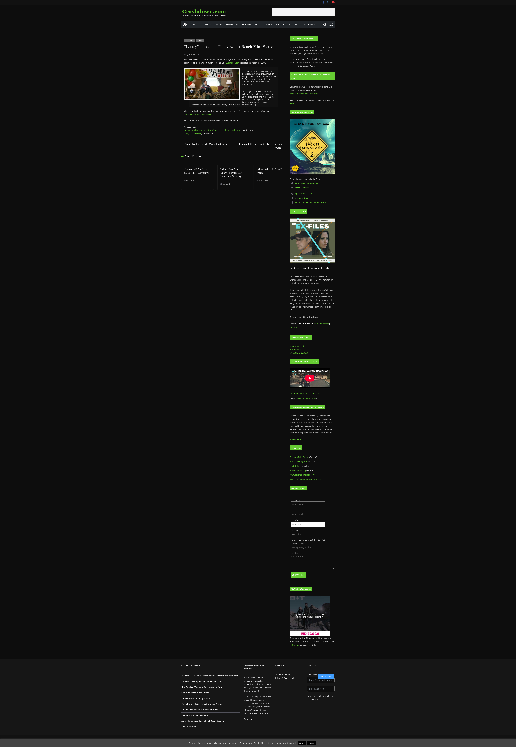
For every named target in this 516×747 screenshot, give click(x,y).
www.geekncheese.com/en (306, 183)
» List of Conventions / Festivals (304, 93)
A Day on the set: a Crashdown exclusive (199, 709)
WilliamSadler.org (298, 470)
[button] (196, 24)
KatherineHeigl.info (298, 461)
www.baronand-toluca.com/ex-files (305, 479)
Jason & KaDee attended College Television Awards (261, 145)
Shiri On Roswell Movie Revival (195, 692)
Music (258, 24)
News (192, 24)
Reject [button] (311, 743)
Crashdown (309, 24)
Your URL (294, 520)
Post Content (296, 553)
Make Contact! (296, 349)
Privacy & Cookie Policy (285, 678)
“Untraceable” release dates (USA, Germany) (196, 170)
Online (282, 674)
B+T (217, 24)
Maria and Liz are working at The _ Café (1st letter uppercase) (308, 541)
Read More (321, 743)
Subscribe (326, 676)
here (292, 103)
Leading (200, 40)
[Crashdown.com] (184, 24)
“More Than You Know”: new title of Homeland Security (231, 172)
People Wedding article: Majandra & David (206, 143)
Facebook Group (302, 198)
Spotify (293, 326)
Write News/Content (299, 353)
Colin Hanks (189, 40)
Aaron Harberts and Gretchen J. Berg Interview (202, 721)
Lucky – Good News (192, 133)
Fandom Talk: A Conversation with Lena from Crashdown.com (209, 675)
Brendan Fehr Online (299, 457)
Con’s (205, 24)
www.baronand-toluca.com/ (302, 475)
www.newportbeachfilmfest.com (198, 114)
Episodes (246, 24)
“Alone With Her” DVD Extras (269, 170)
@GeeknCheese (302, 187)
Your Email (295, 510)
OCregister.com (233, 63)
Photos (280, 24)
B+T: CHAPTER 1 (297, 393)
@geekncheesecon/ (303, 193)
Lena (201, 55)
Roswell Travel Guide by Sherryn (196, 698)
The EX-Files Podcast (307, 398)
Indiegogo (294, 645)
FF (289, 24)
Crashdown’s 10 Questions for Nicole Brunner (202, 704)
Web (297, 24)
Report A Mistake (297, 346)
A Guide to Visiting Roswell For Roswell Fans (201, 681)
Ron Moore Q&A (188, 726)
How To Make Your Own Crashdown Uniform (201, 687)
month (319, 699)
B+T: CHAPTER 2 (313, 393)
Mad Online (295, 466)
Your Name (295, 500)
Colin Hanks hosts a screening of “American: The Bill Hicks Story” (213, 130)
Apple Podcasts (321, 323)
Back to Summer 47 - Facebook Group (311, 202)
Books (269, 24)
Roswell (230, 24)
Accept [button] (302, 743)
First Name (312, 674)
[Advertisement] (303, 12)
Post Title (294, 530)
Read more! (249, 719)
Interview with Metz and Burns (195, 715)
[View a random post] (331, 24)
